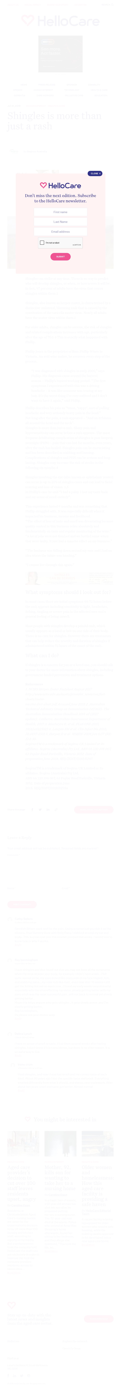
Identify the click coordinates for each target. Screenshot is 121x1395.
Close (94, 173)
